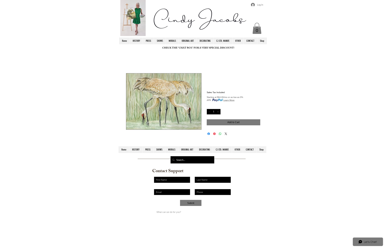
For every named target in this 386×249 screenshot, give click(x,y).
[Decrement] (209, 111)
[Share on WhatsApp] (220, 134)
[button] (257, 28)
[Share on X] (226, 134)
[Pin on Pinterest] (214, 134)
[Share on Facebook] (208, 134)
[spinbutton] (213, 111)
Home (129, 62)
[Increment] (218, 111)
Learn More (228, 100)
